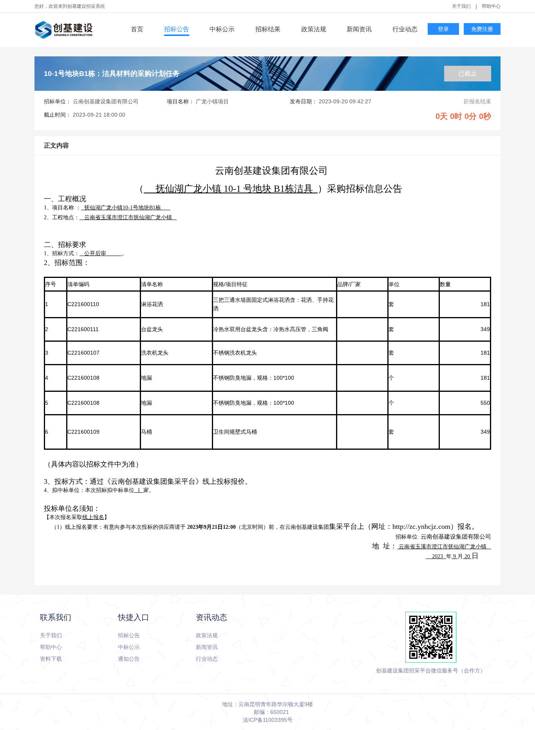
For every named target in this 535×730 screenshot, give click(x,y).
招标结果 (267, 29)
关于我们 (461, 6)
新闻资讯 (359, 29)
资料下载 (51, 659)
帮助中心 (491, 6)
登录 (443, 29)
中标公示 (222, 29)
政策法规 (313, 29)
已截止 (467, 73)
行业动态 (405, 29)
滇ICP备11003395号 (268, 720)
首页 (137, 29)
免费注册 (482, 29)
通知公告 (129, 659)
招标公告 (176, 29)
